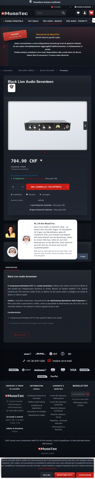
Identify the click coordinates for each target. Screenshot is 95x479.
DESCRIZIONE (11, 267)
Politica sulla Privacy (36, 402)
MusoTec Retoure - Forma (58, 415)
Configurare (85, 475)
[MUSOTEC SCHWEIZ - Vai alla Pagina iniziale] (14, 13)
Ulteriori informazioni (47, 468)
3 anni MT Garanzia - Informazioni (58, 397)
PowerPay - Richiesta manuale (58, 421)
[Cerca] (63, 12)
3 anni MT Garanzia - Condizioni (58, 403)
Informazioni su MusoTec (58, 428)
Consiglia (46, 194)
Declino (46, 475)
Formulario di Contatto (36, 411)
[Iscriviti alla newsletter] (88, 394)
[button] (19, 335)
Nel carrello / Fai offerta (46, 186)
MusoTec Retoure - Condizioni (58, 409)
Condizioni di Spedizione (36, 406)
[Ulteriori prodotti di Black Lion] (11, 88)
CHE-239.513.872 (16, 411)
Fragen (82, 256)
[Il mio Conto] (84, 12)
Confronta (17, 194)
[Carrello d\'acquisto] (91, 12)
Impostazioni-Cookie (36, 415)
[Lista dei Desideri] (78, 12)
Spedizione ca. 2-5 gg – (41, 178)
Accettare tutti (64, 475)
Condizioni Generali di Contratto (36, 397)
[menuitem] (84, 7)
